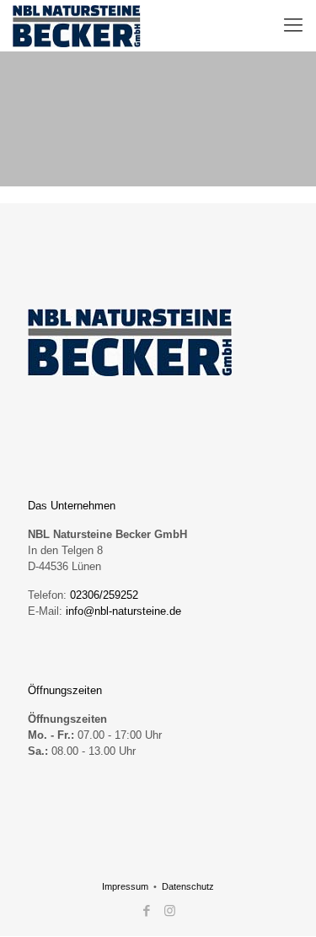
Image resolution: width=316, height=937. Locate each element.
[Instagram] (170, 910)
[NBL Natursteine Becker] (77, 25)
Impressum (125, 886)
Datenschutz (188, 886)
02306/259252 (104, 595)
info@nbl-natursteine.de (123, 611)
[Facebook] (147, 910)
